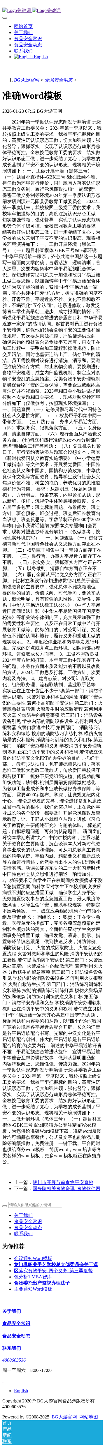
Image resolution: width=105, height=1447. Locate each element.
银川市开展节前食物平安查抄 (63, 1182)
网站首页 (23, 26)
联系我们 (23, 1233)
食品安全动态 (59, 79)
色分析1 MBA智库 (33, 1276)
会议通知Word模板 (33, 1258)
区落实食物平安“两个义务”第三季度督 (53, 1270)
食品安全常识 (28, 1221)
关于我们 (23, 1215)
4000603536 (14, 1360)
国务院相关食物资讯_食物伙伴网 (66, 1188)
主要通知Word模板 (33, 1289)
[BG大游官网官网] (52, 11)
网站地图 (88, 1416)
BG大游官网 (26, 79)
